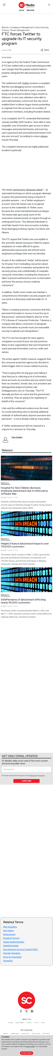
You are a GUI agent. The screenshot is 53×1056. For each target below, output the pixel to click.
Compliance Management (21, 27)
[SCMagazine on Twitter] (26, 1011)
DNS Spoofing (10, 927)
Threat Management (19, 30)
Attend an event (25, 1033)
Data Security (41, 27)
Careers (37, 1022)
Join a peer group (36, 1033)
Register (30, 10)
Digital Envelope (11, 945)
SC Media (10, 1022)
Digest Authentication (13, 942)
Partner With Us (46, 1033)
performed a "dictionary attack (28, 189)
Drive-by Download (12, 957)
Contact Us (29, 1022)
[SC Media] (26, 5)
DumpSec (8, 960)
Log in (21, 10)
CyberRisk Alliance (20, 1022)
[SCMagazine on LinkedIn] (32, 1011)
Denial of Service (11, 938)
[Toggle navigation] (4, 4)
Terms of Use (33, 775)
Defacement (9, 934)
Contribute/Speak (15, 1033)
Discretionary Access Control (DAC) (20, 949)
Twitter (25, 83)
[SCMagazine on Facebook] (20, 1011)
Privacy (5, 30)
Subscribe (26, 781)
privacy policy (30, 1046)
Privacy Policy (41, 775)
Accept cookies (26, 1053)
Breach (5, 27)
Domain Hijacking (11, 953)
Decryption (8, 930)
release (44, 136)
